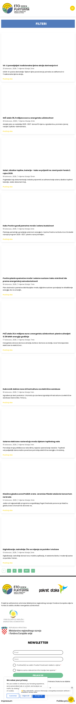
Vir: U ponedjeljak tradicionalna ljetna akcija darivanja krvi (30, 65)
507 (26, 571)
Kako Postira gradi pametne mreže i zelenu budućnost (28, 225)
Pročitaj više (7, 79)
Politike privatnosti (66, 701)
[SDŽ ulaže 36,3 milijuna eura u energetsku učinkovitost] (38, 100)
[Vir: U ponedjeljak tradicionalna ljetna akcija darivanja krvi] (38, 47)
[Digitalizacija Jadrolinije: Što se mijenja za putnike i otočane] (38, 531)
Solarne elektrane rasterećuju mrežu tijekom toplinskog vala (31, 441)
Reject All (26, 696)
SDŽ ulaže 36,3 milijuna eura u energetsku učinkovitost (28, 118)
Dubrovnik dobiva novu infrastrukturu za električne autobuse (31, 389)
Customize (13, 696)
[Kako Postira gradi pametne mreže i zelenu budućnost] (38, 207)
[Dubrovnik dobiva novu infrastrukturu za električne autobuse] (38, 371)
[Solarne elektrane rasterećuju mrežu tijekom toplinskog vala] (38, 423)
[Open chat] (71, 700)
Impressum (6, 701)
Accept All (38, 696)
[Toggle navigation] (72, 8)
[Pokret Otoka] (15, 8)
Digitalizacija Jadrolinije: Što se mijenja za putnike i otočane (31, 549)
